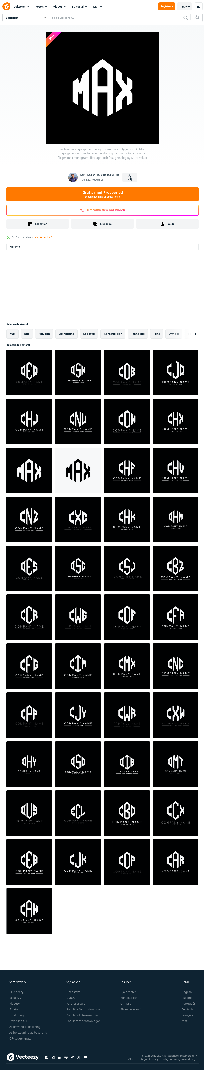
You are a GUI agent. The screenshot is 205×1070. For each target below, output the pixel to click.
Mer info (15, 246)
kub (27, 334)
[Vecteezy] (6, 6)
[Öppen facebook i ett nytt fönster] (46, 1057)
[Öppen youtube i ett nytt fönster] (85, 1057)
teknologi (138, 334)
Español (184, 998)
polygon (44, 334)
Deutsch (184, 1009)
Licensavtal (73, 992)
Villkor (128, 1059)
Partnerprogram (77, 1003)
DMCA (70, 998)
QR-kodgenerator (20, 1038)
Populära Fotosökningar (82, 1015)
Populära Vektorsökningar (83, 1009)
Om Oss (125, 1003)
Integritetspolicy (145, 1059)
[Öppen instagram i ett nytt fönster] (53, 1057)
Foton (39, 6)
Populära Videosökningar (83, 1021)
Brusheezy (16, 992)
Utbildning (16, 1015)
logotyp (89, 334)
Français (184, 1015)
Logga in (181, 6)
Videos (57, 6)
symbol (174, 334)
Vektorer (20, 6)
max (12, 334)
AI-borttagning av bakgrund (28, 1032)
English (184, 992)
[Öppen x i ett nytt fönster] (78, 1057)
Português (186, 1003)
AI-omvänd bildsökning (24, 1027)
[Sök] (182, 17)
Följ (128, 179)
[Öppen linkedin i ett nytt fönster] (59, 1057)
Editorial (78, 6)
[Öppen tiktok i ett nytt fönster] (72, 1057)
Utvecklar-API (18, 1021)
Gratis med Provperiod (101, 194)
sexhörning (66, 334)
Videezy (14, 1003)
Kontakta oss (128, 998)
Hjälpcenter (128, 992)
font (156, 334)
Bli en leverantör (131, 1009)
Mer (96, 6)
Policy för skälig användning (175, 1059)
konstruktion (113, 334)
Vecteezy (15, 998)
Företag (14, 1009)
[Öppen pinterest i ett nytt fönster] (66, 1057)
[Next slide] (189, 334)
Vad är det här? (43, 237)
